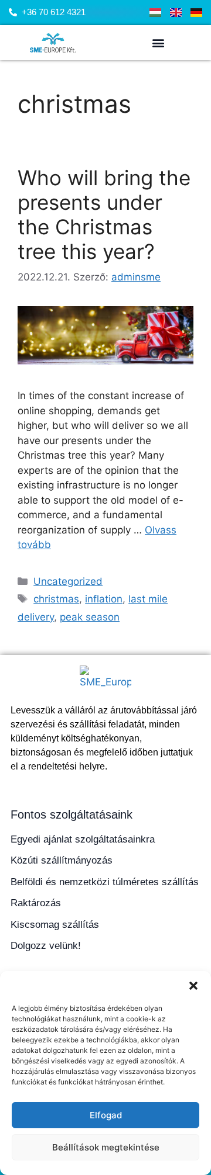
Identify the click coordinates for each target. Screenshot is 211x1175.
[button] (193, 986)
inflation (103, 599)
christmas (56, 599)
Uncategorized (68, 581)
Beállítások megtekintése (105, 1147)
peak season (90, 617)
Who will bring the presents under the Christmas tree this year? (104, 214)
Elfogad (106, 1115)
